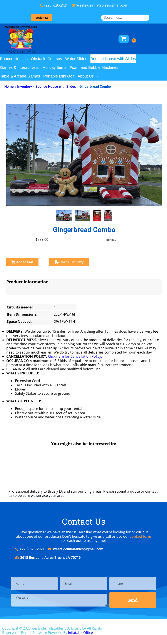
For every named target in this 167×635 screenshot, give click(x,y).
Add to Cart (24, 262)
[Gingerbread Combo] (64, 215)
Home (9, 86)
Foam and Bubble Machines (94, 67)
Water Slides (76, 59)
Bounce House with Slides (113, 59)
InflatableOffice (80, 632)
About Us (86, 76)
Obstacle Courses (46, 59)
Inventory (24, 86)
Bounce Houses (14, 59)
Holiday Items (54, 67)
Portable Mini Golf (58, 76)
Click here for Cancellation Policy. (74, 356)
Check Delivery (71, 262)
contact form (140, 536)
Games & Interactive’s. (19, 67)
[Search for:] (125, 17)
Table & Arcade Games (20, 76)
